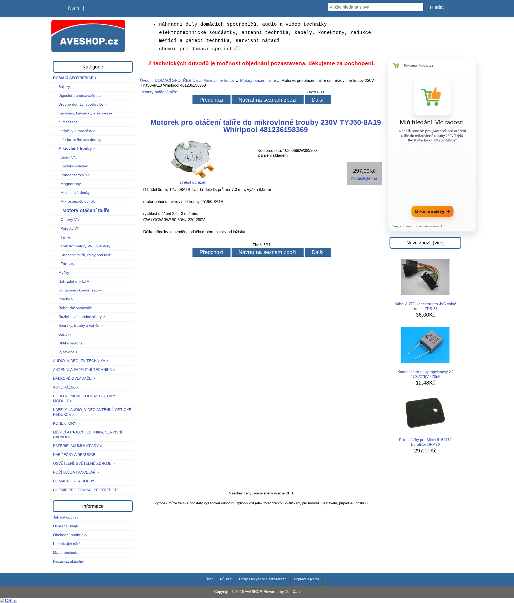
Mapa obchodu (65, 553)
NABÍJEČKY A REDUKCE (74, 455)
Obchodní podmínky (70, 535)
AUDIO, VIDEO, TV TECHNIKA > (80, 361)
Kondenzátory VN (71, 175)
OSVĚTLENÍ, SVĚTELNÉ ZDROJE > (84, 464)
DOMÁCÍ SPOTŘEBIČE (176, 80)
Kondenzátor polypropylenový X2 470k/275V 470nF (425, 374)
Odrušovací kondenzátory (77, 290)
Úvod (73, 8)
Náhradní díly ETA (71, 281)
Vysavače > (65, 352)
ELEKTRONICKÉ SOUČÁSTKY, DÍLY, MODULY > (84, 398)
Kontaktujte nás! (66, 544)
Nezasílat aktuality (68, 561)
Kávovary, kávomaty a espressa (82, 113)
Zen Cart (292, 592)
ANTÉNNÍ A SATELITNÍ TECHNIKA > (84, 370)
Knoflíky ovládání (71, 166)
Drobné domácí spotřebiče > (80, 104)
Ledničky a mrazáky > (74, 131)
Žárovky (63, 264)
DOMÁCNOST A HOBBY (73, 481)
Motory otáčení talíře (258, 80)
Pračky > (63, 299)
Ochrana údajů (65, 526)
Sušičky (62, 334)
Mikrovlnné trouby (219, 80)
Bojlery (61, 87)
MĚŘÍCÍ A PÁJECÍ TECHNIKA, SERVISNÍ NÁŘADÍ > (87, 434)
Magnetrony (67, 184)
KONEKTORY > (66, 423)
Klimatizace (65, 122)
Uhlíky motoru (67, 343)
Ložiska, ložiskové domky (77, 140)
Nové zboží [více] (425, 242)
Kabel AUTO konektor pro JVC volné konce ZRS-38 (425, 306)
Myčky (61, 273)
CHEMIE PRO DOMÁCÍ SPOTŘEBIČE (85, 490)
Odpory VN (66, 220)
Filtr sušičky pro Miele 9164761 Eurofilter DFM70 (425, 442)
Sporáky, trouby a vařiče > (78, 326)
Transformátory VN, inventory (81, 246)
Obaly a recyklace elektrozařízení (263, 579)
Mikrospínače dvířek (74, 201)
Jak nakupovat (65, 517)
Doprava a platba (306, 579)
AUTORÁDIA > (65, 387)
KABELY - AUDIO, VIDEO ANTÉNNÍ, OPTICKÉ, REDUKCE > (92, 412)
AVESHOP (253, 592)
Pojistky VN (66, 228)
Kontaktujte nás (364, 178)
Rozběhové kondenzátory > (79, 317)
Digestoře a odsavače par (77, 96)
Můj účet (226, 579)
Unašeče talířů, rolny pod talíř (82, 255)
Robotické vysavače (72, 308)
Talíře (61, 237)
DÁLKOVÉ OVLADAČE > (74, 379)
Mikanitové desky (71, 193)
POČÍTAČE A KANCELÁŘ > (76, 472)
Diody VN (64, 157)
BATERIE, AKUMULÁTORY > (77, 446)
